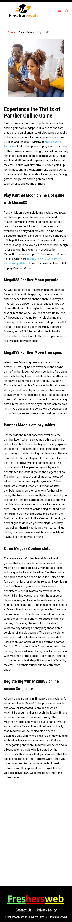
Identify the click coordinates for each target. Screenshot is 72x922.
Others (11, 32)
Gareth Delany (26, 32)
